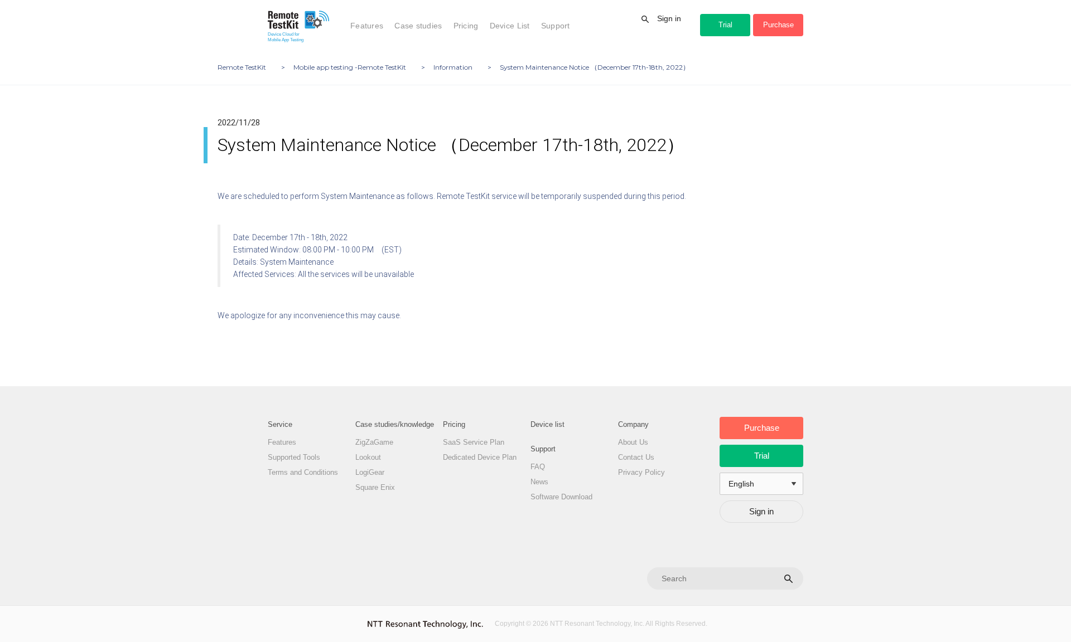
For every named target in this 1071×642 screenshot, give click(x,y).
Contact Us (636, 457)
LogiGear (369, 472)
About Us (633, 442)
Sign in (669, 18)
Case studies (418, 25)
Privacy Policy (641, 472)
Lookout (368, 457)
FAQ (537, 467)
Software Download (561, 497)
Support (555, 25)
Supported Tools (294, 457)
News (539, 482)
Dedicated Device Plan (480, 457)
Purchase (778, 25)
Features (366, 25)
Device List (510, 25)
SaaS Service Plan (473, 442)
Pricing (466, 25)
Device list (547, 424)
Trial (725, 25)
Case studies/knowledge (394, 424)
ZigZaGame (374, 442)
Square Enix (375, 487)
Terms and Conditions (303, 472)
